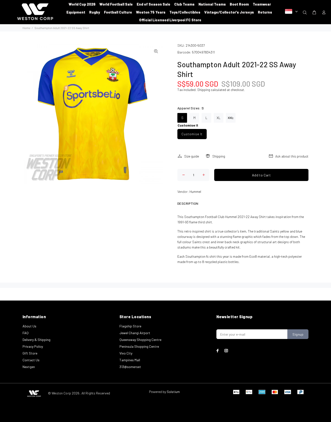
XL (219, 118)
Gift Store (30, 353)
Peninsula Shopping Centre (139, 346)
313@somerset (130, 367)
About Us (29, 326)
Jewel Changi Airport (134, 333)
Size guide (191, 156)
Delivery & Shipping (36, 340)
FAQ (26, 333)
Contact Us (31, 360)
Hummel (195, 191)
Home (26, 28)
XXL (231, 118)
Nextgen (29, 367)
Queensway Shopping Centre (140, 340)
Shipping (203, 90)
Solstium (173, 392)
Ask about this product (291, 156)
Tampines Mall (129, 360)
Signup (297, 334)
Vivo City (125, 353)
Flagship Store (130, 326)
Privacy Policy (33, 346)
